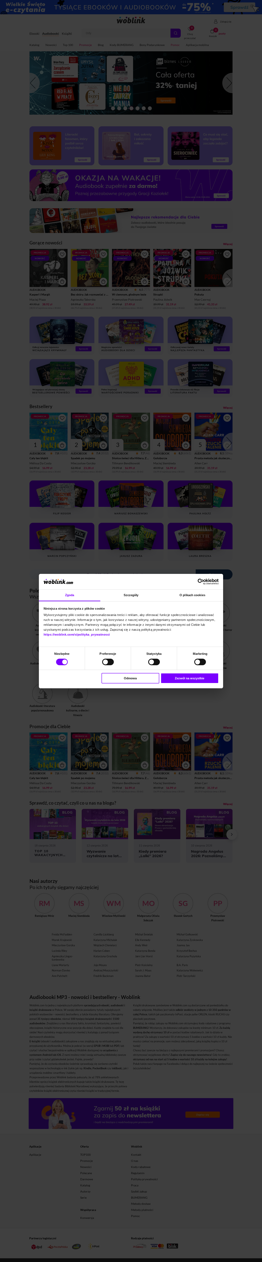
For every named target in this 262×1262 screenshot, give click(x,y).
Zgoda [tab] (69, 595)
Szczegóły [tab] (131, 595)
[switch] (108, 662)
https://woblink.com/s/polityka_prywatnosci (77, 634)
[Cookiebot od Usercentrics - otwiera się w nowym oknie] (201, 582)
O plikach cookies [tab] (192, 595)
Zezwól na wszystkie (189, 678)
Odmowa (130, 678)
